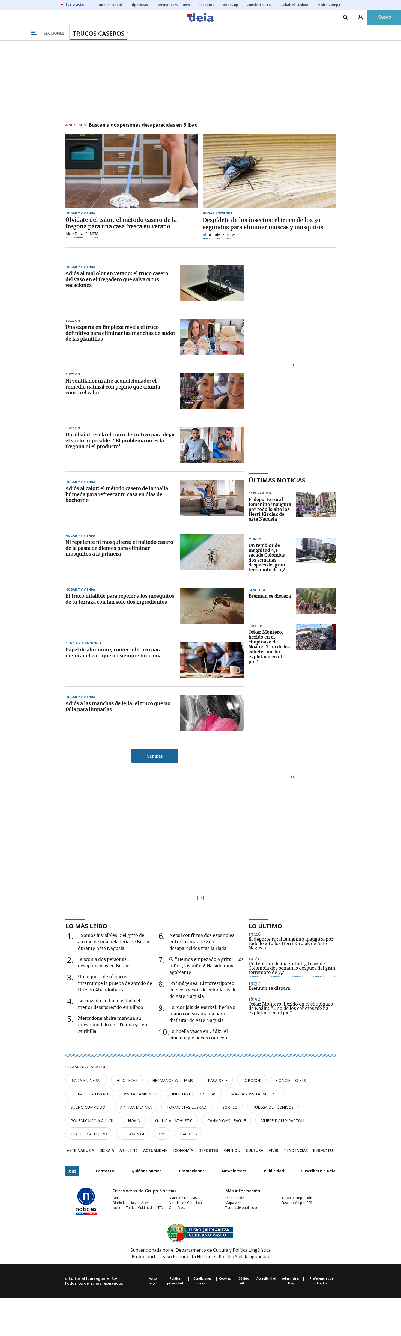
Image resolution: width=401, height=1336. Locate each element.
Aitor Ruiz (74, 234)
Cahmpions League (226, 1120)
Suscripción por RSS (297, 1202)
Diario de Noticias (183, 1197)
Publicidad (274, 1170)
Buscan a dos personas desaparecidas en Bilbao (143, 125)
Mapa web (233, 1202)
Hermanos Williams (172, 1080)
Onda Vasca (178, 1207)
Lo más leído (86, 926)
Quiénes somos (146, 1170)
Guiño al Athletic (174, 1120)
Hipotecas (126, 1080)
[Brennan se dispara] (316, 601)
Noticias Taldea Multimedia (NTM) (138, 1207)
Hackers (188, 1134)
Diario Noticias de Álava (131, 1202)
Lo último (265, 926)
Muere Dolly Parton (282, 1120)
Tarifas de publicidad (241, 1207)
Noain (134, 1120)
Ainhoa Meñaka (136, 1107)
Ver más (155, 756)
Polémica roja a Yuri (92, 1120)
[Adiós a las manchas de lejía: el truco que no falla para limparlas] (212, 713)
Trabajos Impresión (297, 1197)
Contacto (105, 1170)
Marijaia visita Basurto (255, 1093)
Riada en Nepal (86, 1080)
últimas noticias (277, 480)
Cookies (225, 1278)
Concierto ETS (291, 1080)
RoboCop (251, 1080)
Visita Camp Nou (140, 1093)
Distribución (234, 1197)
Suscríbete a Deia (318, 1170)
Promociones (192, 1170)
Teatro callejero (89, 1134)
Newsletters (234, 1170)
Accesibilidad (266, 1278)
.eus (72, 1171)
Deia (116, 1197)
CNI (162, 1134)
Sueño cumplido (88, 1107)
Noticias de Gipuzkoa (185, 1202)
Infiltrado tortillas (194, 1093)
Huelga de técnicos (273, 1107)
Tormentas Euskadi (187, 1107)
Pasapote (218, 1080)
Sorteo (230, 1107)
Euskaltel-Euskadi (90, 1093)
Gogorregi (133, 1134)
